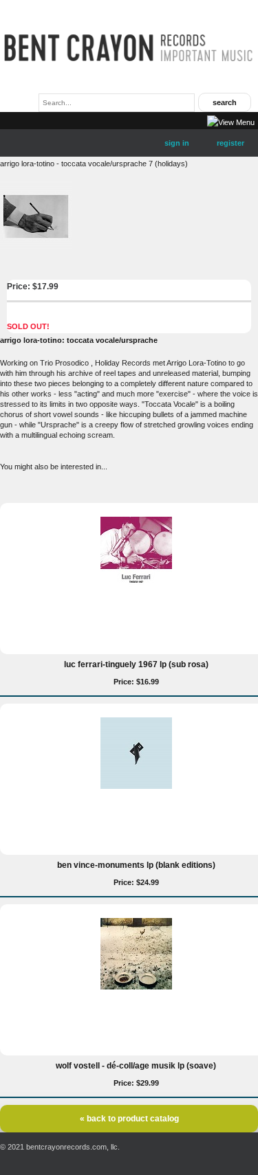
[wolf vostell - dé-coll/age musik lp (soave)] (136, 987)
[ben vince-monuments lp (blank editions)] (136, 786)
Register (230, 143)
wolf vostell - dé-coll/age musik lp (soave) (136, 1066)
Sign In (176, 143)
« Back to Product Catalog (129, 1118)
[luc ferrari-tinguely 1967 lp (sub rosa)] (136, 585)
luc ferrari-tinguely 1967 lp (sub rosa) (136, 664)
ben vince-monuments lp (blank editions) (136, 865)
